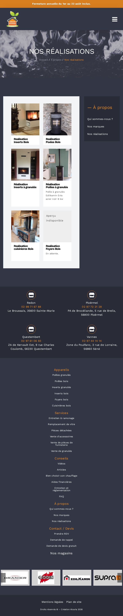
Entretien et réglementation (61, 489)
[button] (3, 578)
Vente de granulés (61, 451)
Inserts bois (61, 393)
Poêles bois (61, 381)
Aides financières (61, 482)
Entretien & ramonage (61, 418)
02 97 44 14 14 (92, 340)
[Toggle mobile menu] (115, 19)
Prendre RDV (61, 533)
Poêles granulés (61, 375)
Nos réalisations (61, 521)
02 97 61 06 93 (31, 340)
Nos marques (61, 515)
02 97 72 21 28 (92, 306)
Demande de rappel (61, 540)
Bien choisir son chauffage (61, 475)
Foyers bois (61, 399)
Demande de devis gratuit (61, 546)
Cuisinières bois (61, 405)
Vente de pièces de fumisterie (61, 443)
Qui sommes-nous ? (61, 509)
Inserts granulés (61, 387)
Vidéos (62, 463)
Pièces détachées (61, 430)
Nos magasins (61, 553)
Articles (61, 469)
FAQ (61, 496)
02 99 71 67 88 (31, 306)
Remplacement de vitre (61, 424)
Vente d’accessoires (61, 436)
